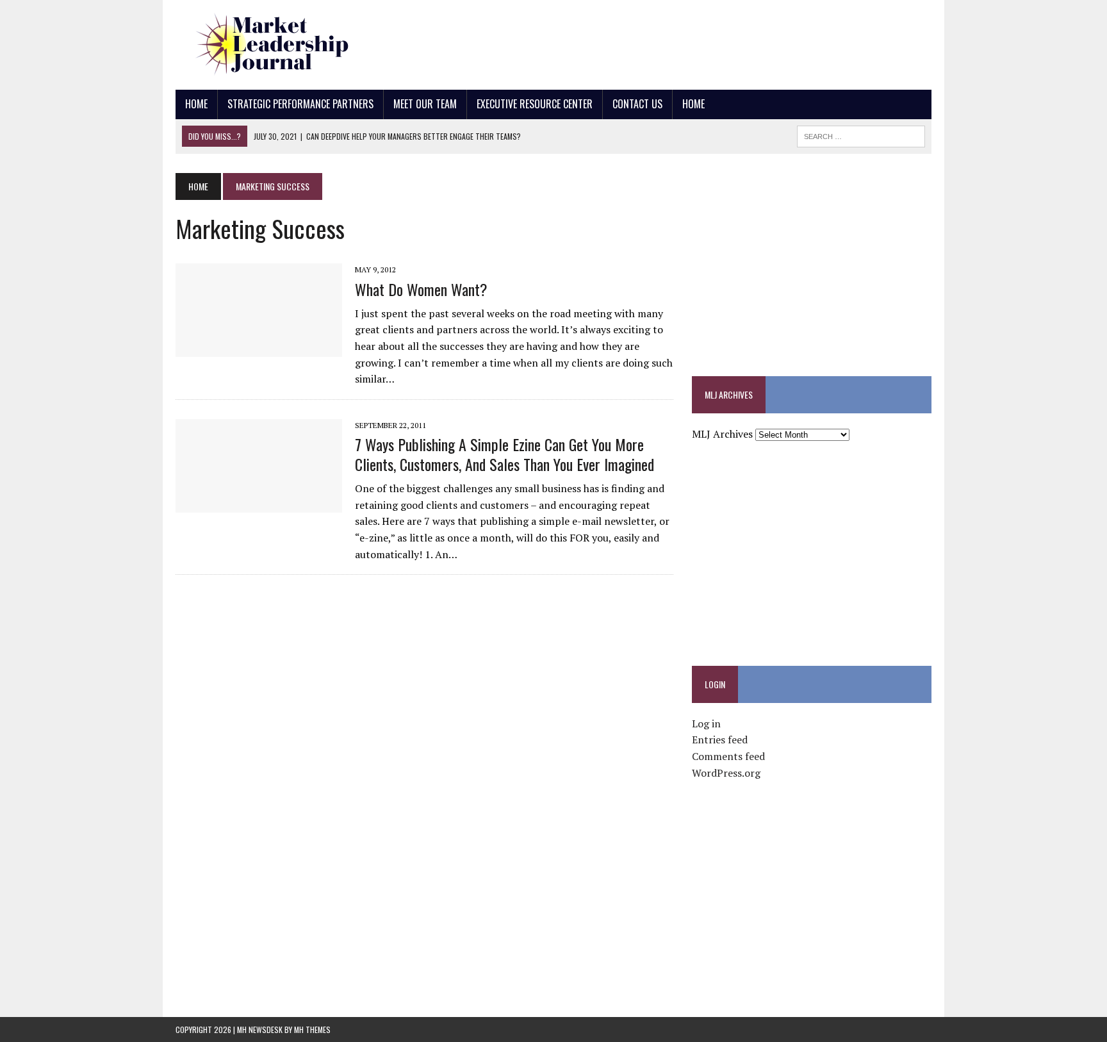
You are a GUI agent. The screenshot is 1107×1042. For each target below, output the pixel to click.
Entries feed (720, 739)
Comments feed (728, 756)
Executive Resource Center (535, 104)
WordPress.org (726, 773)
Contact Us (637, 104)
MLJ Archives (722, 434)
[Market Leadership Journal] (295, 45)
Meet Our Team (425, 104)
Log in (706, 723)
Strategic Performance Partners (300, 104)
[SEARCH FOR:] (861, 134)
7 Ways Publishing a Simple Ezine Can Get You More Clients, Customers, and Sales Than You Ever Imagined (504, 454)
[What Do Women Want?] (259, 349)
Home (196, 104)
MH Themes (312, 1029)
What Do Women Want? (421, 289)
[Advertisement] (698, 41)
